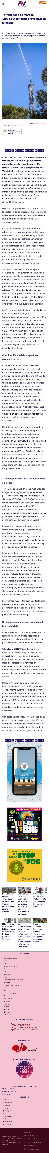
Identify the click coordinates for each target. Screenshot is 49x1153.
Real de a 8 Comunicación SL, (11, 1140)
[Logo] (22, 4)
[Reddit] (36, 150)
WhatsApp (8, 1116)
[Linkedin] (32, 150)
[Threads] (3, 1124)
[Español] (45, 2)
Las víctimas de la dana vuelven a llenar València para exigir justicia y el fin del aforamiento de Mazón (24, 904)
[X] (19, 150)
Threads (8, 1124)
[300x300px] (24, 840)
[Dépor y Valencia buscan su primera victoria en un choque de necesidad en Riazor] (40, 920)
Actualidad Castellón (9, 1091)
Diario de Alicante (8, 1089)
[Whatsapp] (9, 150)
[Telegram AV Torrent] (24, 804)
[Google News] (6, 150)
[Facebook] (16, 150)
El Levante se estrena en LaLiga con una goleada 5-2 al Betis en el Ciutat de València (8, 931)
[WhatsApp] (3, 1116)
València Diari (6, 1094)
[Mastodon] (26, 150)
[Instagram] (13, 150)
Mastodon (8, 1121)
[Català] (41, 2)
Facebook (8, 1100)
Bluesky (7, 1119)
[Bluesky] (29, 150)
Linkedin (8, 1105)
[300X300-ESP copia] (24, 865)
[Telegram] (22, 150)
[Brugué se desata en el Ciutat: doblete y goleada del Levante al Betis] (40, 890)
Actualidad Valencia (38, 123)
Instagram (8, 1102)
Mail (6, 1108)
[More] (42, 150)
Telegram (8, 1111)
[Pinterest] (39, 150)
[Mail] (3, 1108)
